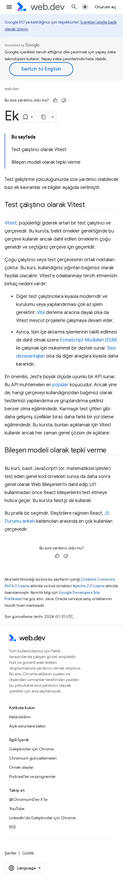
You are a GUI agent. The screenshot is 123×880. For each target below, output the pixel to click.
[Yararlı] (55, 100)
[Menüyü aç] (9, 7)
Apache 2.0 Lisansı (89, 586)
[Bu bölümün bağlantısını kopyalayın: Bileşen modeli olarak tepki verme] (111, 450)
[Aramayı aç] (74, 6)
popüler (60, 385)
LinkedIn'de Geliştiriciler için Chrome (42, 817)
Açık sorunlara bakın (27, 726)
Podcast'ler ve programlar (32, 776)
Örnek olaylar (21, 767)
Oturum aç (105, 6)
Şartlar (11, 853)
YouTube (16, 808)
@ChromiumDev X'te (28, 799)
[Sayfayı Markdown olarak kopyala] (44, 117)
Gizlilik (28, 853)
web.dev (12, 88)
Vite (41, 312)
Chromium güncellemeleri (33, 758)
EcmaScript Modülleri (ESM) (88, 340)
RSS (12, 827)
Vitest (11, 223)
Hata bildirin (20, 716)
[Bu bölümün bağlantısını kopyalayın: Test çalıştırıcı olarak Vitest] (90, 205)
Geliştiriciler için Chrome (31, 749)
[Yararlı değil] (63, 100)
